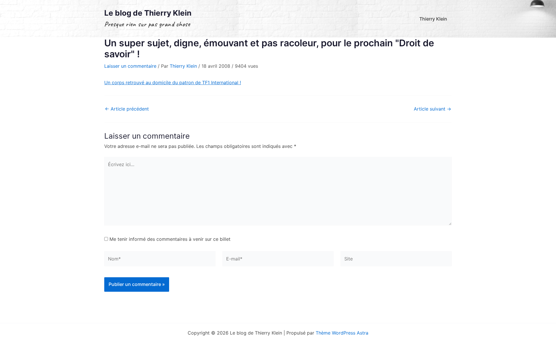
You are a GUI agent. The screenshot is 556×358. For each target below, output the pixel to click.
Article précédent (127, 109)
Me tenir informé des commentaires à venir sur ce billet (170, 239)
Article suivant (432, 109)
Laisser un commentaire (130, 66)
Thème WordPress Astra (342, 333)
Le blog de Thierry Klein (147, 12)
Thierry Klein (433, 19)
